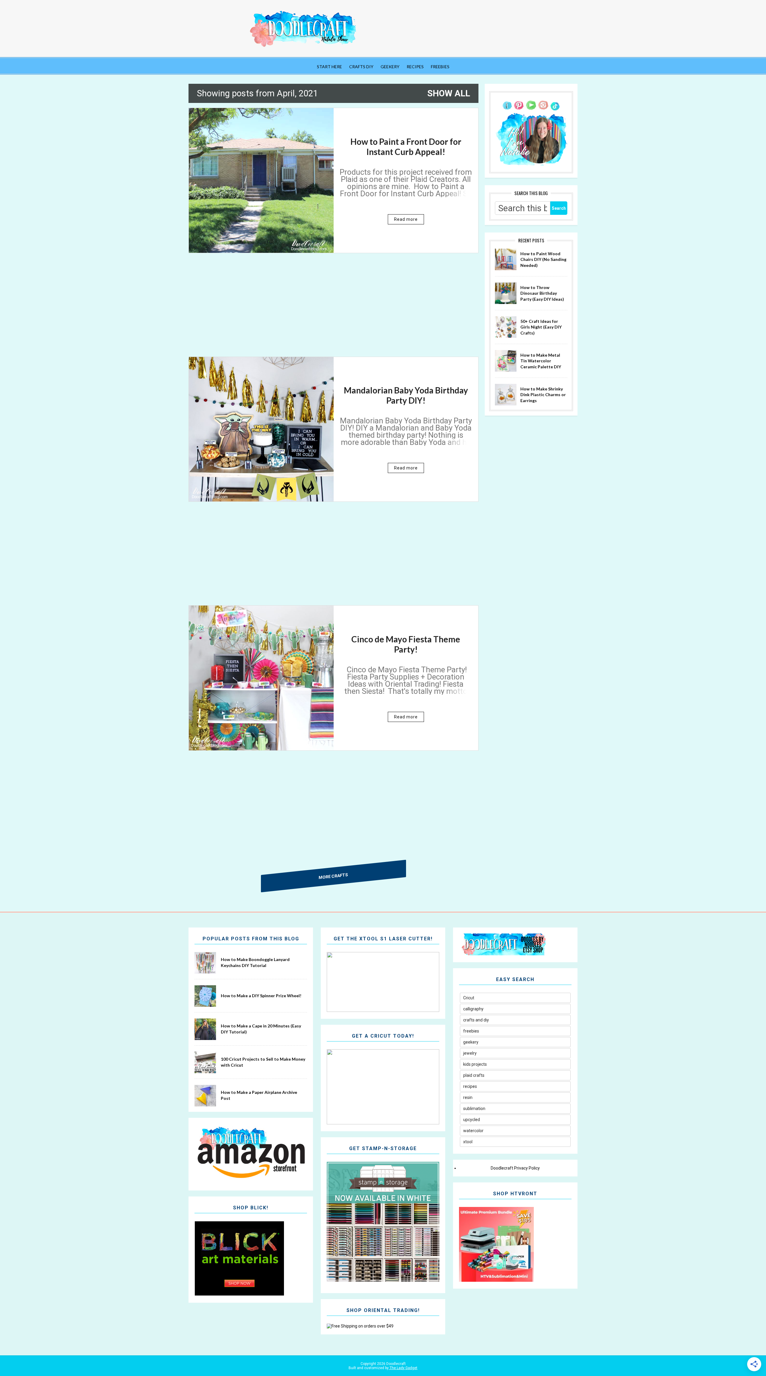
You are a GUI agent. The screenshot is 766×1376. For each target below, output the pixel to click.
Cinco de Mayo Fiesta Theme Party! (405, 644)
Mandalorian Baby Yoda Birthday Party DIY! (406, 395)
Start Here (329, 66)
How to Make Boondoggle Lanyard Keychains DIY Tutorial (255, 962)
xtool (467, 1141)
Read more (406, 219)
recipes (470, 1086)
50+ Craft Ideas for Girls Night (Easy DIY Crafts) (541, 327)
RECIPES (415, 66)
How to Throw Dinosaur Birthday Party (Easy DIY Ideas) (542, 293)
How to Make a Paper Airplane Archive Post (259, 1095)
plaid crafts (473, 1075)
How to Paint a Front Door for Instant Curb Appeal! (405, 146)
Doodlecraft (395, 1364)
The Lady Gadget (403, 1368)
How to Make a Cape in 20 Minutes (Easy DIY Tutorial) (261, 1028)
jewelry (470, 1053)
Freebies (440, 66)
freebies (471, 1031)
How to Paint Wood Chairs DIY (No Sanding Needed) (543, 259)
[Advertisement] (333, 310)
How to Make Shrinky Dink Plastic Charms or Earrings (543, 394)
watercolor (473, 1130)
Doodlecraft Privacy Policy (515, 1168)
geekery (470, 1042)
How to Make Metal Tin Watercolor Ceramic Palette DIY (540, 360)
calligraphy (473, 1008)
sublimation (474, 1108)
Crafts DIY (361, 66)
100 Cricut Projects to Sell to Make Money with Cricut (263, 1062)
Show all (448, 93)
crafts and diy (476, 1020)
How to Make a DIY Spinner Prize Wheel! (261, 995)
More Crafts (333, 876)
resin (467, 1097)
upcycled (471, 1119)
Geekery (390, 66)
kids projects (475, 1064)
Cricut (468, 997)
